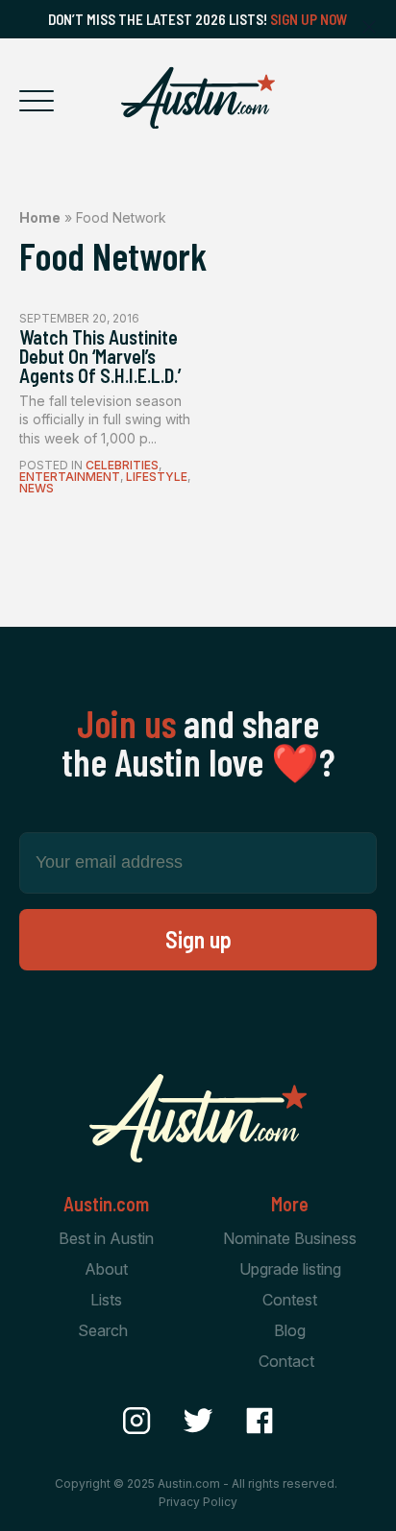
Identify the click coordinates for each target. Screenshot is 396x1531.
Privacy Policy (198, 1502)
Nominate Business (290, 1238)
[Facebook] (259, 1421)
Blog (290, 1330)
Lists (106, 1299)
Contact (286, 1361)
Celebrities (122, 465)
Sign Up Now (309, 19)
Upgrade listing (290, 1269)
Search (103, 1330)
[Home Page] (198, 98)
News (36, 488)
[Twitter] (198, 1421)
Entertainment (69, 476)
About (106, 1269)
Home (40, 217)
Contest (289, 1299)
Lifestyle (156, 476)
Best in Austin (106, 1238)
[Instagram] (136, 1421)
